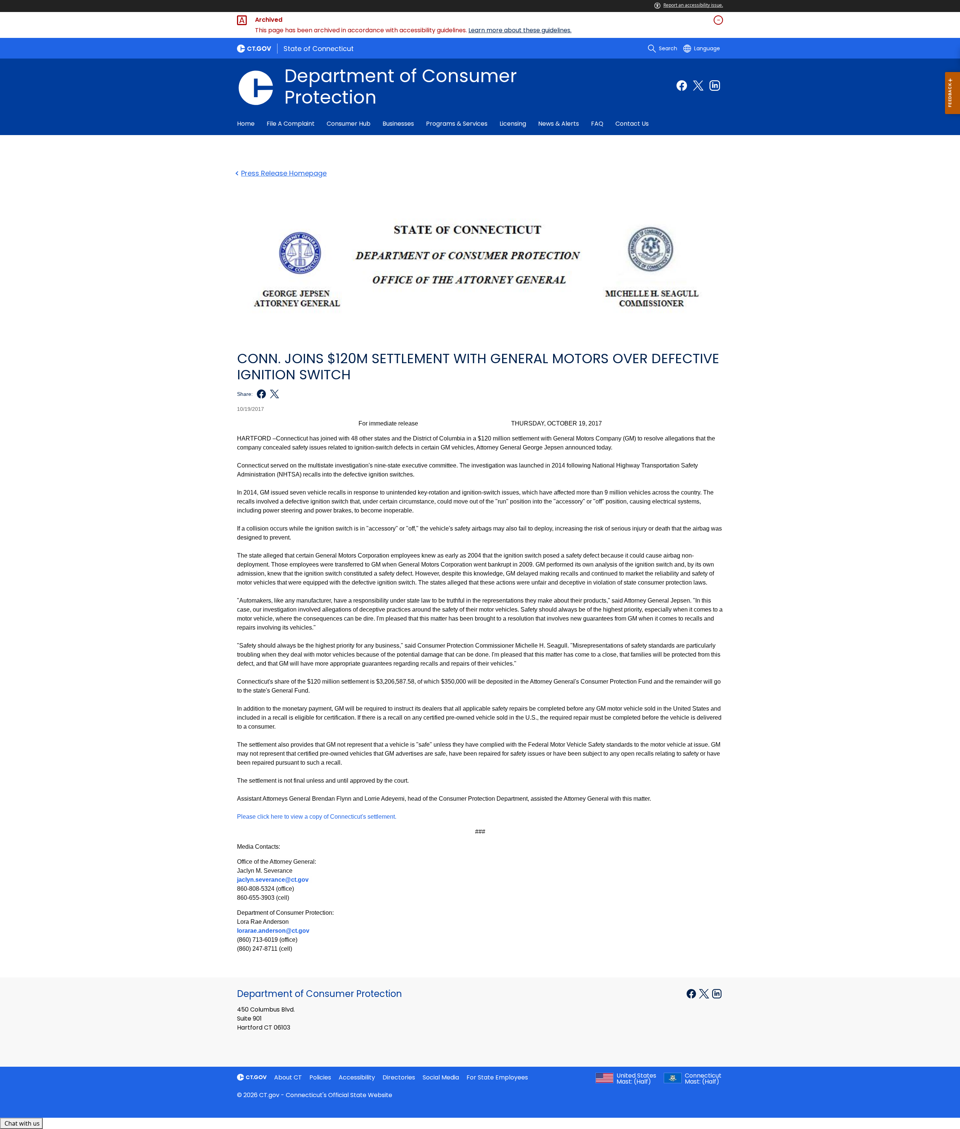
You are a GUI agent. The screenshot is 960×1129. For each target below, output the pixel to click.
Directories (398, 1077)
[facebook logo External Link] (259, 394)
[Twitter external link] (698, 85)
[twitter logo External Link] (272, 394)
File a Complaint (291, 123)
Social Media (441, 1077)
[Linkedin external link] (715, 85)
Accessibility (357, 1077)
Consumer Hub (348, 123)
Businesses (398, 123)
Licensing (513, 123)
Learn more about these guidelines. (520, 30)
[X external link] (705, 993)
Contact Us (632, 123)
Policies (320, 1077)
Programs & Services (457, 123)
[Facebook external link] (681, 85)
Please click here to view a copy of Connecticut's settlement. (316, 816)
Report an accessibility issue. (693, 5)
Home (246, 123)
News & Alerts (558, 123)
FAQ (597, 123)
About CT (288, 1077)
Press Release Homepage (284, 173)
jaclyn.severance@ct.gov (273, 879)
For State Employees (497, 1077)
